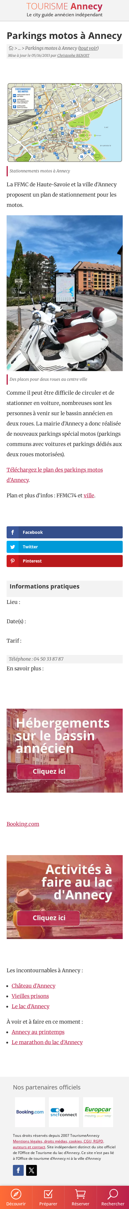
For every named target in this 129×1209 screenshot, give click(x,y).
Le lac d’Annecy (31, 1006)
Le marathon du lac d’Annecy (47, 1042)
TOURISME (64, 6)
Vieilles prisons (30, 996)
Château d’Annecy (34, 986)
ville (89, 495)
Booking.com (23, 824)
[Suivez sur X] (31, 1170)
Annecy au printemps (38, 1032)
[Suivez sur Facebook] (18, 1170)
